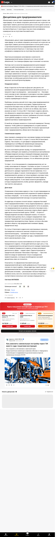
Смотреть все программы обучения (27, 331)
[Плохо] (28, 286)
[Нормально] (24, 286)
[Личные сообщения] (49, 2)
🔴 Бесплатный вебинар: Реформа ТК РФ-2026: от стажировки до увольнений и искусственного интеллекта (27, 6)
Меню (38, 535)
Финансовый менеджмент (45, 315)
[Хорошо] (20, 286)
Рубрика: (7, 292)
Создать (27, 535)
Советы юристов (19, 340)
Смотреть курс (9, 326)
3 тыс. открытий (9, 295)
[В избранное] (9, 36)
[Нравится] (9, 385)
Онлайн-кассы (16, 13)
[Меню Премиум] (11, 2)
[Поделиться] (11, 36)
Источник (7, 290)
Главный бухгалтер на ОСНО (26, 316)
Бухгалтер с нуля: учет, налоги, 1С (8, 316)
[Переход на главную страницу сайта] (5, 2)
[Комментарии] (3, 36)
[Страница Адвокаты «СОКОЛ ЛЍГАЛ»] (7, 339)
